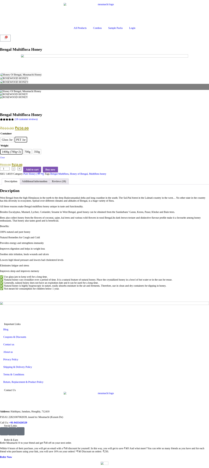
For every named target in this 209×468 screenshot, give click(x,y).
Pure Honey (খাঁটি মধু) (33, 173)
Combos (97, 28)
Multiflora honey (97, 173)
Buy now (50, 169)
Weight (4, 145)
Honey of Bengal (79, 173)
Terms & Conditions (13, 374)
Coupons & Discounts (14, 337)
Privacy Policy (10, 359)
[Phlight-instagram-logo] (12, 431)
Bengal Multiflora (59, 173)
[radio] (7, 139)
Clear (2, 157)
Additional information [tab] (34, 181)
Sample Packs (115, 28)
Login (132, 28)
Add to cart (32, 169)
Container (6, 133)
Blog (5, 329)
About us (8, 352)
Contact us (8, 344)
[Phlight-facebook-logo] (4, 431)
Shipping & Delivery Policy (17, 367)
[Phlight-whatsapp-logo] (20, 431)
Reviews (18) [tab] (59, 181)
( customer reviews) (26, 119)
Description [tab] (11, 181)
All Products (80, 28)
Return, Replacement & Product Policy (23, 382)
